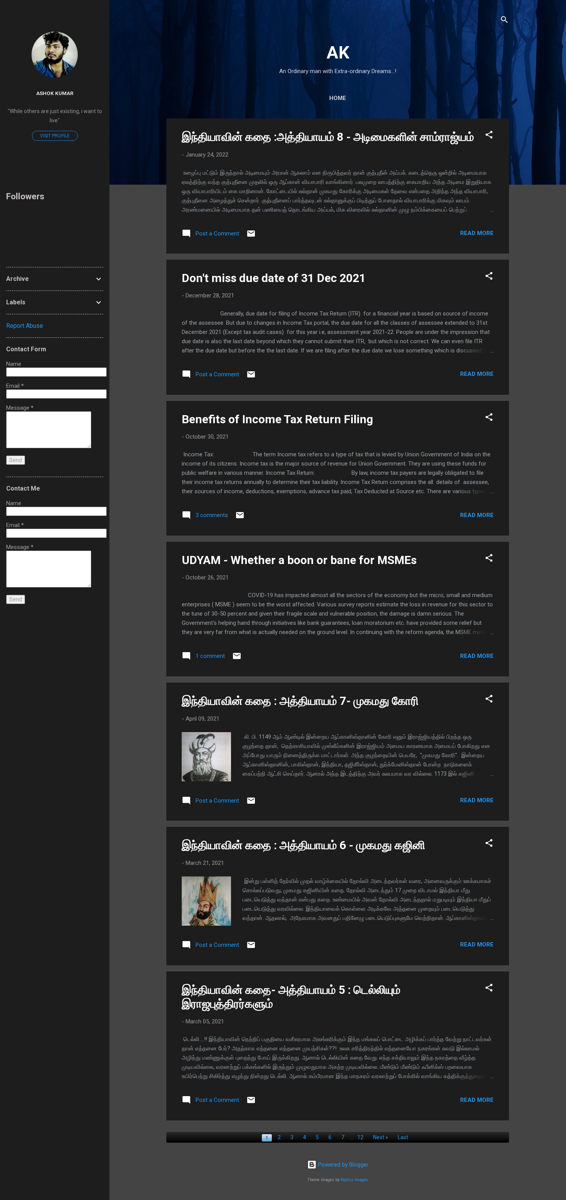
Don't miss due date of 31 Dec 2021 (274, 278)
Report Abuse (24, 325)
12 (360, 1137)
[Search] (504, 21)
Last (403, 1137)
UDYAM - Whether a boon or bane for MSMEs (299, 560)
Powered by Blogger (342, 1164)
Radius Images (354, 1179)
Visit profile (55, 136)
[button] (489, 136)
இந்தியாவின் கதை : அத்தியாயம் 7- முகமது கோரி (300, 701)
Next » (380, 1137)
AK (338, 52)
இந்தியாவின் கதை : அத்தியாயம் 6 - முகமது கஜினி (303, 845)
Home (337, 98)
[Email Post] (251, 236)
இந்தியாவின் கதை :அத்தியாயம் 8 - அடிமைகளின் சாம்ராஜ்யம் (328, 137)
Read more (477, 233)
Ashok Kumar (55, 93)
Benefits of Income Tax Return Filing (277, 419)
